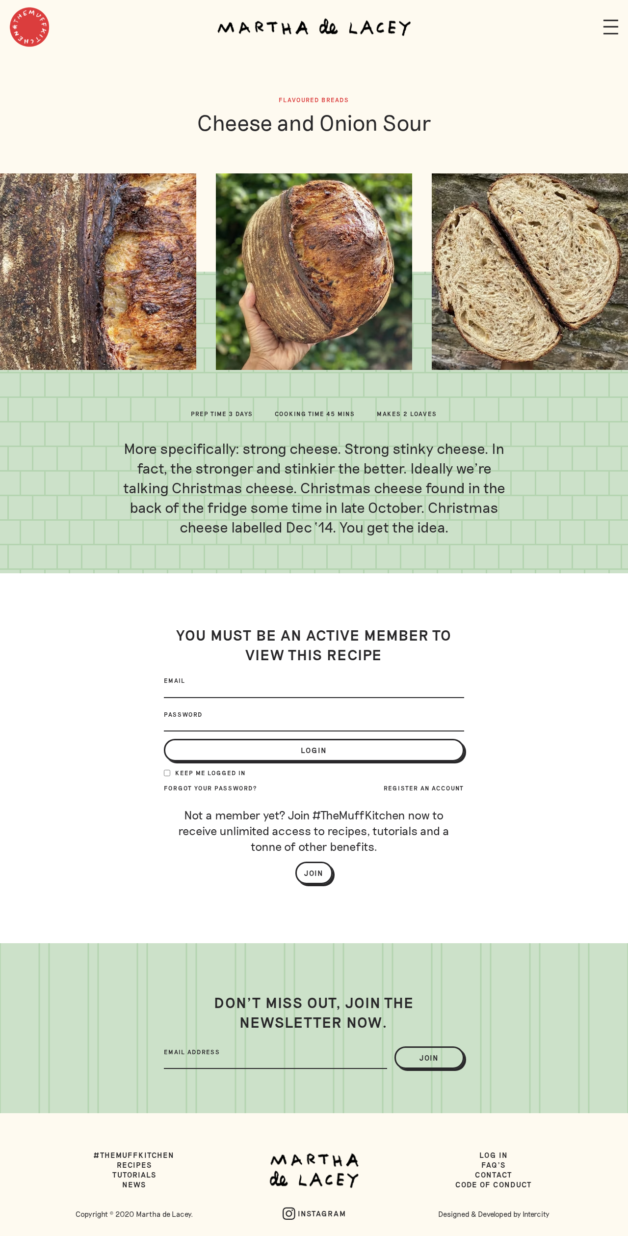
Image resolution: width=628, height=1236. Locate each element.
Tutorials (134, 1174)
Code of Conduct (493, 1184)
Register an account (424, 788)
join (429, 1057)
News (134, 1184)
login (314, 750)
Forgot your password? (211, 788)
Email (174, 680)
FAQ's (493, 1164)
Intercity (536, 1213)
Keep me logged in (210, 772)
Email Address (192, 1051)
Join (314, 873)
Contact (493, 1174)
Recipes (134, 1164)
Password (183, 714)
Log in (493, 1155)
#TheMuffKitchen (134, 1155)
